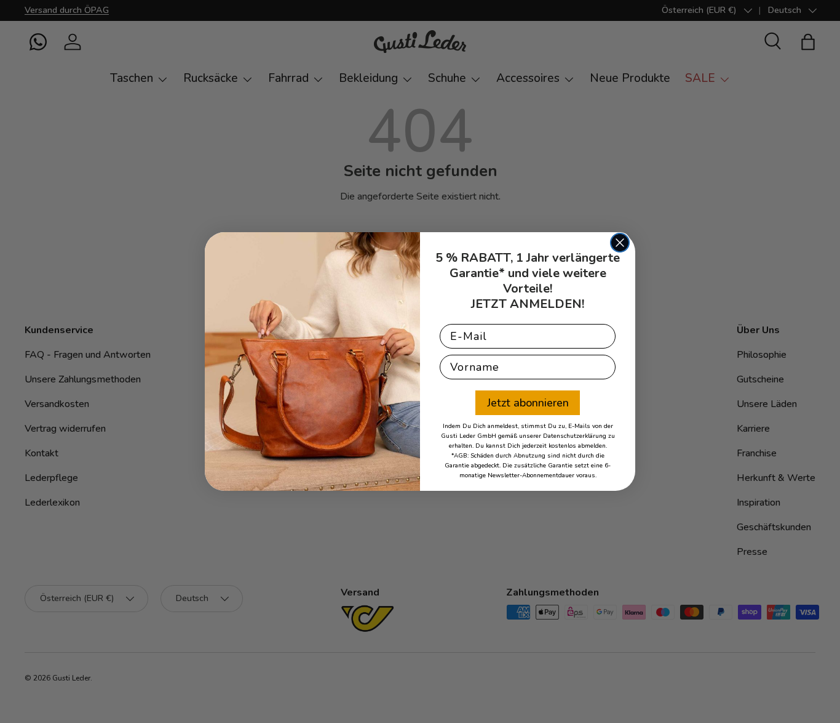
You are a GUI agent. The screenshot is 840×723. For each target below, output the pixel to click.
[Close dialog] (620, 242)
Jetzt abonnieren (528, 402)
